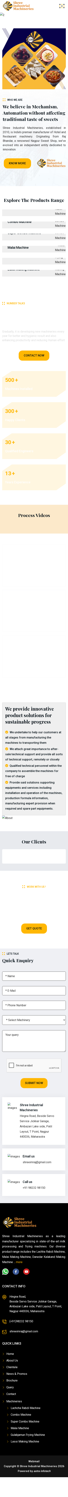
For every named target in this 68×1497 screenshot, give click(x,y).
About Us (12, 1360)
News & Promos (16, 1374)
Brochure (12, 1380)
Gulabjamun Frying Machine (28, 1435)
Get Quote (34, 928)
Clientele (12, 1367)
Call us (27, 1182)
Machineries (14, 1401)
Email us (29, 1156)
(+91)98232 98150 (21, 1321)
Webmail (34, 1461)
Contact (11, 1394)
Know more (17, 163)
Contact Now (34, 355)
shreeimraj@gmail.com (37, 1162)
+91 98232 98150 (34, 1187)
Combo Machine (20, 222)
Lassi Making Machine (25, 1441)
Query (10, 1387)
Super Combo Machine (25, 1421)
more (19, 1262)
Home (10, 1354)
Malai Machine (18, 247)
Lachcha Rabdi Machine (25, 1408)
